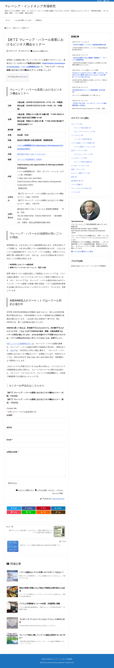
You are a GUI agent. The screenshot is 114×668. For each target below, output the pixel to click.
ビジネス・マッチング (80, 165)
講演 (74, 177)
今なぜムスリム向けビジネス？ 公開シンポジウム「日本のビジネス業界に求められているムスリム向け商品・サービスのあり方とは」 (89, 75)
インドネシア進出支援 (83, 139)
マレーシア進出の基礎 (83, 162)
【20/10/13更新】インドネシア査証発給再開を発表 (89, 44)
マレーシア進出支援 (82, 128)
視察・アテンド (77, 169)
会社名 (9, 427)
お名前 (10, 415)
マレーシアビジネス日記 (81, 188)
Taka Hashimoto (58, 499)
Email (10, 440)
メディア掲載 (77, 184)
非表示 (24, 77)
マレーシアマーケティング (84, 131)
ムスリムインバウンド (83, 154)
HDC (12, 350)
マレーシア (76, 124)
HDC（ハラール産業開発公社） (19, 343)
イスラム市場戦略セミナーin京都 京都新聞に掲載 (39, 603)
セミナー (51, 490)
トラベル (75, 192)
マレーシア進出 (57, 493)
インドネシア (77, 135)
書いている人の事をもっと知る (82, 251)
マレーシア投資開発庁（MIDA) (29, 159)
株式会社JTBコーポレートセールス (31, 154)
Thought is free (69, 662)
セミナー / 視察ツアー (22, 28)
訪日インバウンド (79, 150)
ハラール (59, 490)
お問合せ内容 (13, 452)
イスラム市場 (42, 490)
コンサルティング (79, 158)
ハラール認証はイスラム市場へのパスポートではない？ (41, 572)
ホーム (8, 28)
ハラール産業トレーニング (84, 147)
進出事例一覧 (77, 181)
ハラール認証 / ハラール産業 (83, 143)
